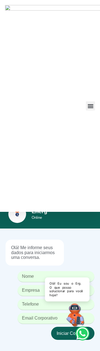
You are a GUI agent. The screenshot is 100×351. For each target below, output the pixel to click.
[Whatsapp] (82, 333)
